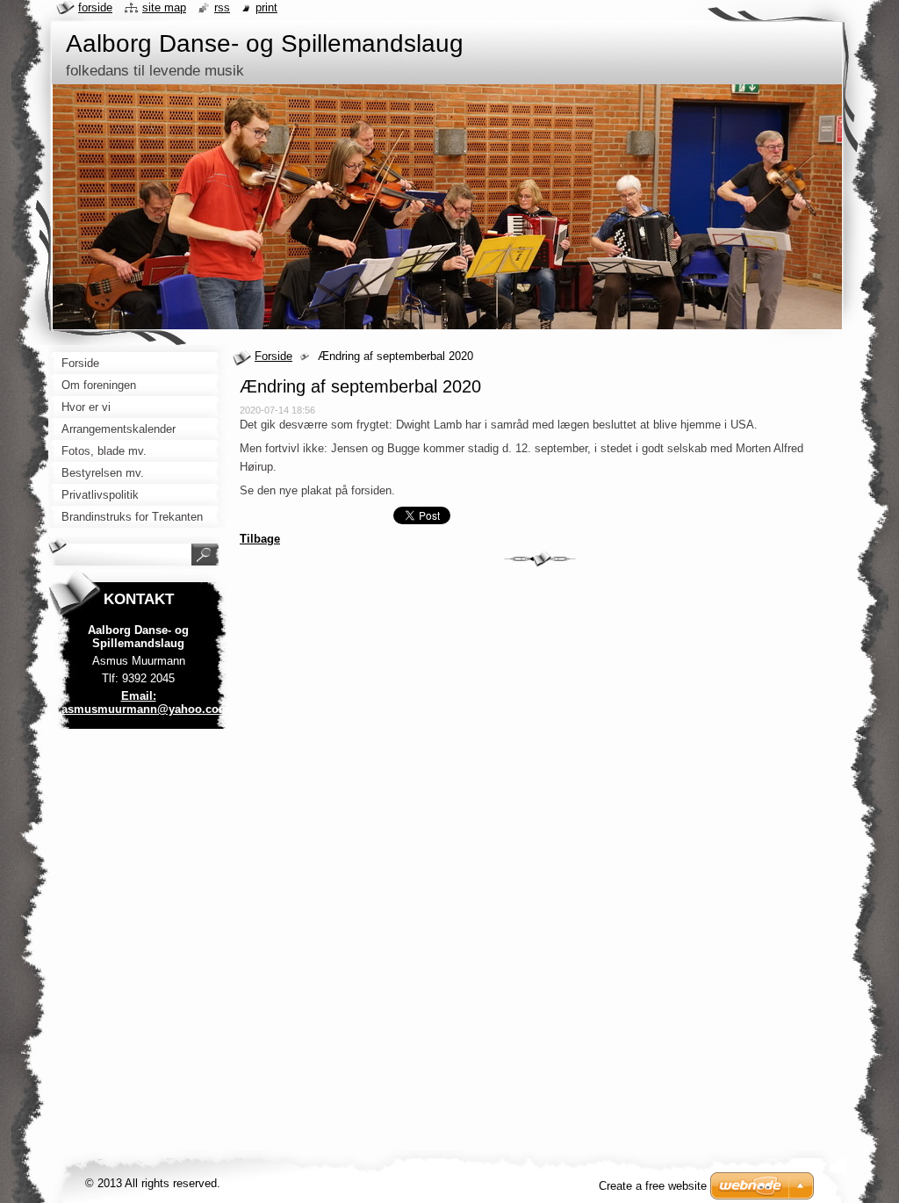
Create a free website (653, 1185)
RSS (222, 7)
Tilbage (260, 538)
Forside (273, 356)
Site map (164, 7)
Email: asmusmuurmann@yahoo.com (145, 702)
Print (266, 7)
